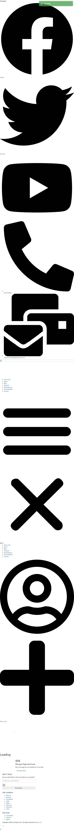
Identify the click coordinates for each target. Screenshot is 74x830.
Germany (9, 805)
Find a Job (7, 379)
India (7, 809)
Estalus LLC (38, 822)
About (5, 381)
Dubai (8, 803)
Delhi (7, 801)
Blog (5, 383)
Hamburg (9, 807)
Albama (8, 795)
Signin (8, 819)
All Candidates (8, 389)
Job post (6, 385)
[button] (37, 468)
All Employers (8, 387)
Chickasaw (9, 799)
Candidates (9, 815)
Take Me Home (21, 771)
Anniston (8, 797)
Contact (6, 391)
